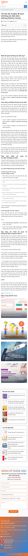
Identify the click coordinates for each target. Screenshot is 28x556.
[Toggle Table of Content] (24, 25)
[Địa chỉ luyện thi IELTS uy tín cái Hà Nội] (8, 2)
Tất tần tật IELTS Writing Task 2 (12, 315)
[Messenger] (11, 547)
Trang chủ (3, 9)
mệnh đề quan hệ (8, 293)
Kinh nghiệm (10, 9)
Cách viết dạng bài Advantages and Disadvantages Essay (12, 379)
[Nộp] (25, 6)
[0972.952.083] (11, 541)
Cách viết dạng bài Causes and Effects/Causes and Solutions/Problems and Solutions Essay (13, 357)
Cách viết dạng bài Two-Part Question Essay (13, 336)
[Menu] (26, 2)
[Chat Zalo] (11, 544)
